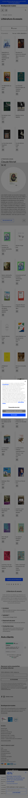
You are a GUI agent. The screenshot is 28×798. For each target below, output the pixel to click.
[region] (14, 399)
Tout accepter (14, 414)
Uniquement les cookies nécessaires (14, 411)
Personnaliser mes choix (14, 407)
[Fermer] (25, 381)
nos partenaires (5, 384)
